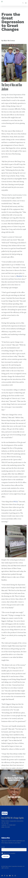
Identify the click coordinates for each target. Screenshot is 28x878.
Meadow (19, 276)
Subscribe (5, 856)
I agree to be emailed (9, 853)
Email (3, 847)
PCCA (15, 501)
